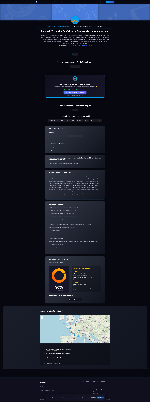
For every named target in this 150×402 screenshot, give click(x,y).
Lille (67, 120)
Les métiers (69, 1)
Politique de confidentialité (56, 399)
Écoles (54, 26)
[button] (75, 324)
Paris (92, 120)
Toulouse (98, 120)
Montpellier (79, 120)
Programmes (68, 26)
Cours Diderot (61, 26)
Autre (75, 54)
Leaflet (99, 342)
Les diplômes (95, 389)
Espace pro (103, 387)
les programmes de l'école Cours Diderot (80, 45)
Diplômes (76, 1)
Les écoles (47, 1)
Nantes (86, 120)
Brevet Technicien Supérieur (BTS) (75, 136)
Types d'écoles (54, 1)
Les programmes (75, 66)
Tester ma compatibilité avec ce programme (75, 92)
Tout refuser (93, 397)
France (75, 110)
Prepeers (49, 26)
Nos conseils (82, 1)
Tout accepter (100, 397)
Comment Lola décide (105, 385)
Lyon (73, 120)
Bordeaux (61, 120)
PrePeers (43, 382)
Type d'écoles (95, 385)
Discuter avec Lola (110, 1)
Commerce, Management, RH (75, 299)
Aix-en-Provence (53, 120)
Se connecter (102, 1)
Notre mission (104, 384)
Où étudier (62, 1)
